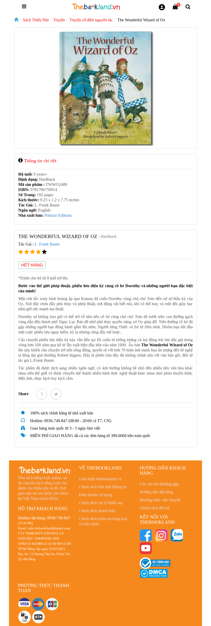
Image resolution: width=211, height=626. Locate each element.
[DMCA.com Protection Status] (154, 573)
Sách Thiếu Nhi (36, 20)
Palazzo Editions (58, 215)
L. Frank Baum (46, 244)
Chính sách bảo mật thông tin (103, 487)
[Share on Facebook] (41, 394)
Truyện (59, 20)
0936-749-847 (58, 518)
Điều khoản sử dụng (95, 495)
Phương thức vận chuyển (160, 500)
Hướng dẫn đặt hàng (156, 492)
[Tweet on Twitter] (56, 394)
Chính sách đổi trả (154, 508)
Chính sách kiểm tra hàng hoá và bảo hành (103, 521)
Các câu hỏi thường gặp (159, 484)
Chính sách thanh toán (97, 511)
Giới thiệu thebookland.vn (100, 479)
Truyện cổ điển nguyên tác (91, 20)
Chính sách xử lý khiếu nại (101, 503)
